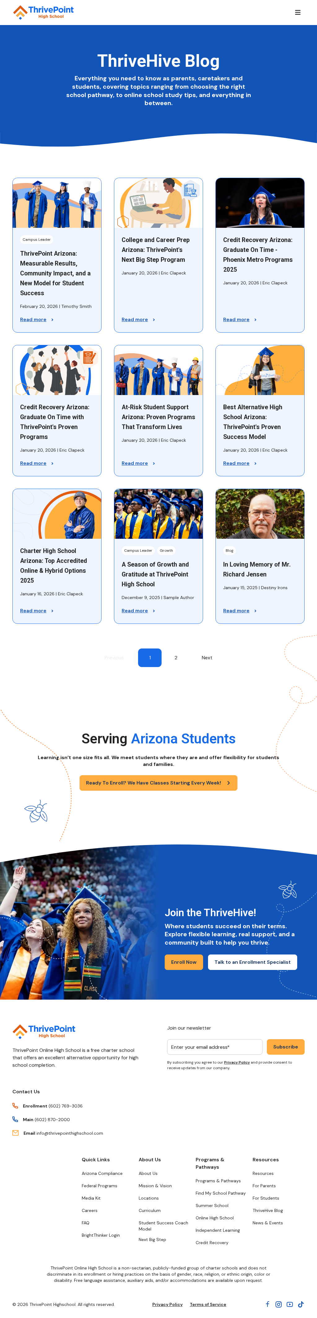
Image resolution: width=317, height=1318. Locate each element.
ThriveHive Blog (268, 1210)
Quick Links (96, 1159)
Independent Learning (218, 1230)
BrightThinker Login (101, 1235)
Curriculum (150, 1210)
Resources (266, 1159)
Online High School (215, 1218)
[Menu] (298, 12)
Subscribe (285, 1047)
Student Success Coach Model (163, 1226)
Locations (149, 1198)
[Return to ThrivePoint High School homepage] (43, 12)
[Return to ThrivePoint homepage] (43, 1031)
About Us (150, 1159)
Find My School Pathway (221, 1193)
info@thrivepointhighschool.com (70, 1133)
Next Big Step (152, 1239)
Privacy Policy (237, 1062)
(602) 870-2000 (52, 1119)
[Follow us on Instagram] (278, 1304)
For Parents (264, 1185)
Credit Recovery (212, 1242)
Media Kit (91, 1198)
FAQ (85, 1223)
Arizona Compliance (102, 1173)
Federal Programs (99, 1185)
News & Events (268, 1223)
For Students (266, 1198)
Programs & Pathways (210, 1163)
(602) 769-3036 (66, 1106)
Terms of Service (208, 1304)
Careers (90, 1210)
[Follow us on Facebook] (267, 1304)
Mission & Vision (155, 1185)
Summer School (212, 1205)
